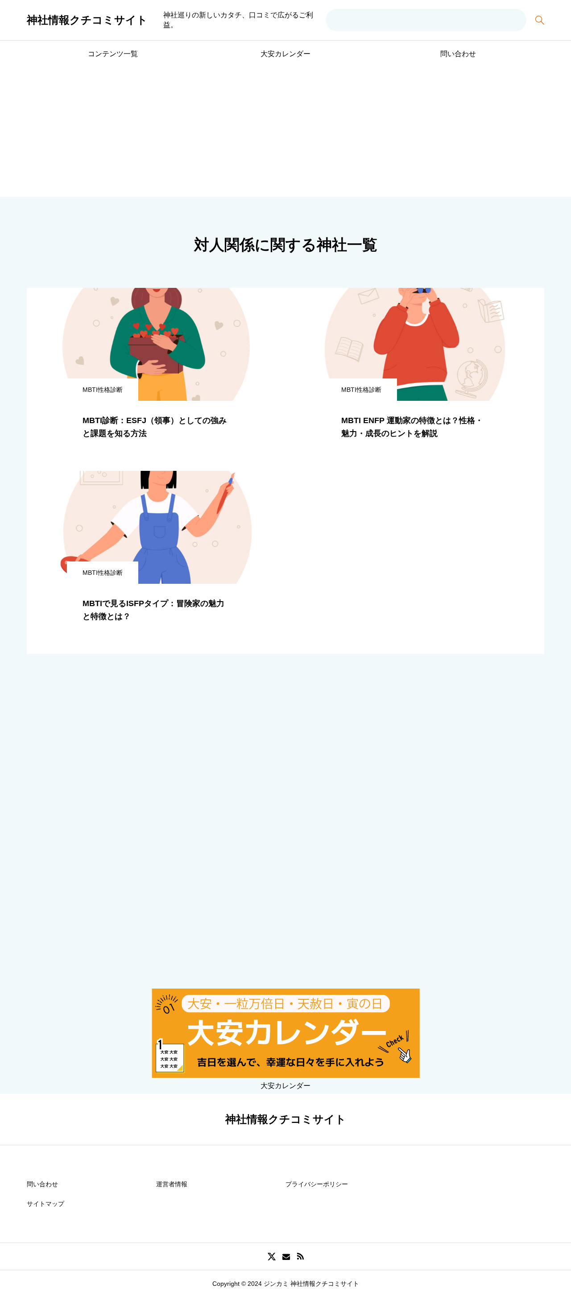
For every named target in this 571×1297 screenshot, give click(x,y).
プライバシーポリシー (317, 1184)
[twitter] (272, 1256)
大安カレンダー (285, 54)
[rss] (300, 1256)
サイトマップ (45, 1203)
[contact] (286, 1256)
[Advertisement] (285, 134)
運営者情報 (171, 1184)
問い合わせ (458, 54)
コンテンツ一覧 (113, 54)
